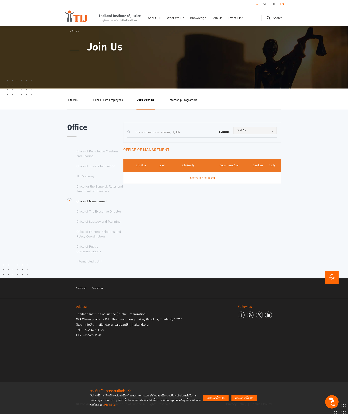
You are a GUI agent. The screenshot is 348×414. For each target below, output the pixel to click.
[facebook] (241, 315)
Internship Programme (183, 100)
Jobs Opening (145, 100)
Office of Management (91, 201)
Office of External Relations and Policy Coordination (98, 234)
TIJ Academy (85, 176)
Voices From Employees (108, 100)
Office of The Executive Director (98, 211)
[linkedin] (268, 315)
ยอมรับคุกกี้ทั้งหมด (244, 398)
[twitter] (259, 315)
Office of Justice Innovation (95, 166)
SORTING (224, 132)
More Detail (109, 405)
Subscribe (81, 288)
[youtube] (250, 315)
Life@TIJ (73, 100)
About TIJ (154, 18)
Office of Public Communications (88, 249)
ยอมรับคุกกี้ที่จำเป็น (216, 398)
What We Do (175, 18)
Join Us (217, 18)
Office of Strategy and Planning (98, 221)
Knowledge (198, 18)
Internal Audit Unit (89, 261)
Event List (235, 18)
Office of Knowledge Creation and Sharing (97, 154)
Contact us (97, 288)
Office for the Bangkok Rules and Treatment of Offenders (99, 189)
